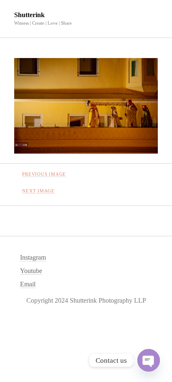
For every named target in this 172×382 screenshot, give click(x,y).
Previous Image (44, 174)
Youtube (31, 270)
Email (27, 284)
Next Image (38, 190)
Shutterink (29, 14)
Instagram (33, 257)
